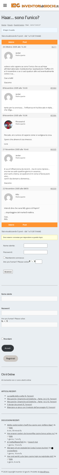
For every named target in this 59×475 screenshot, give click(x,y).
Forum (10, 25)
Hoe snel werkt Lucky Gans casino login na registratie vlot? (30, 456)
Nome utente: (9, 245)
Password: (7, 252)
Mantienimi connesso (15, 258)
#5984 (53, 115)
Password (5, 308)
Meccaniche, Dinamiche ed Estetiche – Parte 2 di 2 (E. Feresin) (32, 398)
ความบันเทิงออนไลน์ (15, 442)
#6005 (53, 149)
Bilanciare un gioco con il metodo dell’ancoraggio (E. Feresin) (31, 407)
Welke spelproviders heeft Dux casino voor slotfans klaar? (30, 424)
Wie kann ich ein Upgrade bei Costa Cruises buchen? (28, 447)
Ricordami (7, 338)
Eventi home (19, 25)
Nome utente (6, 294)
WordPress (44, 471)
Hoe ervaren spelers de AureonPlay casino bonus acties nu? (31, 433)
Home (3, 25)
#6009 (53, 188)
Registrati (10, 358)
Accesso (8, 271)
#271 (54, 47)
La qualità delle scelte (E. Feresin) (20, 396)
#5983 (53, 88)
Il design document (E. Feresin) (19, 404)
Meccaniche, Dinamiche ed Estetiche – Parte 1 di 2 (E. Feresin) (32, 401)
